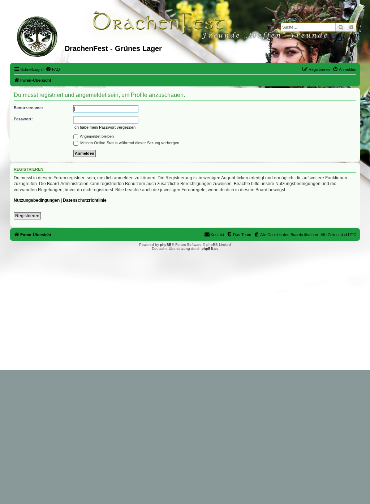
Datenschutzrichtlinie (85, 200)
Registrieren (27, 215)
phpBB (166, 245)
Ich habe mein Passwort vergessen (104, 127)
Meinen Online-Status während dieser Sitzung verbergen (129, 143)
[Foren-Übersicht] (38, 36)
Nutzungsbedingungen (37, 200)
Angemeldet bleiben (96, 136)
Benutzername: (28, 108)
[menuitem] (53, 69)
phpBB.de (210, 249)
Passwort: (23, 119)
